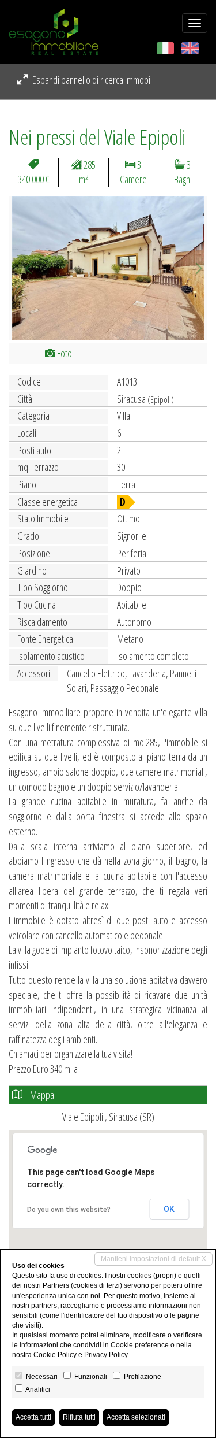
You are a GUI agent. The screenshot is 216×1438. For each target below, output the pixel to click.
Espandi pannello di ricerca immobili (92, 80)
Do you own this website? (69, 1210)
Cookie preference (140, 1345)
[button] (24, 268)
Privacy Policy (105, 1355)
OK (169, 1209)
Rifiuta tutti (79, 1417)
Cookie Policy (55, 1355)
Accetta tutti (33, 1417)
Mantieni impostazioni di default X (153, 1259)
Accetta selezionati (136, 1417)
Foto (63, 353)
